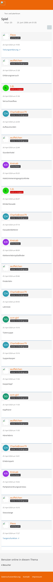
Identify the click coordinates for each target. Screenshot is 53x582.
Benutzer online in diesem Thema (19, 559)
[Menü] (49, 3)
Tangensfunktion (10, 538)
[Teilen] (49, 27)
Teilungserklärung (10, 49)
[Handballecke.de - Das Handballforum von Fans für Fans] (3, 3)
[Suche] (36, 3)
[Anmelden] (43, 3)
